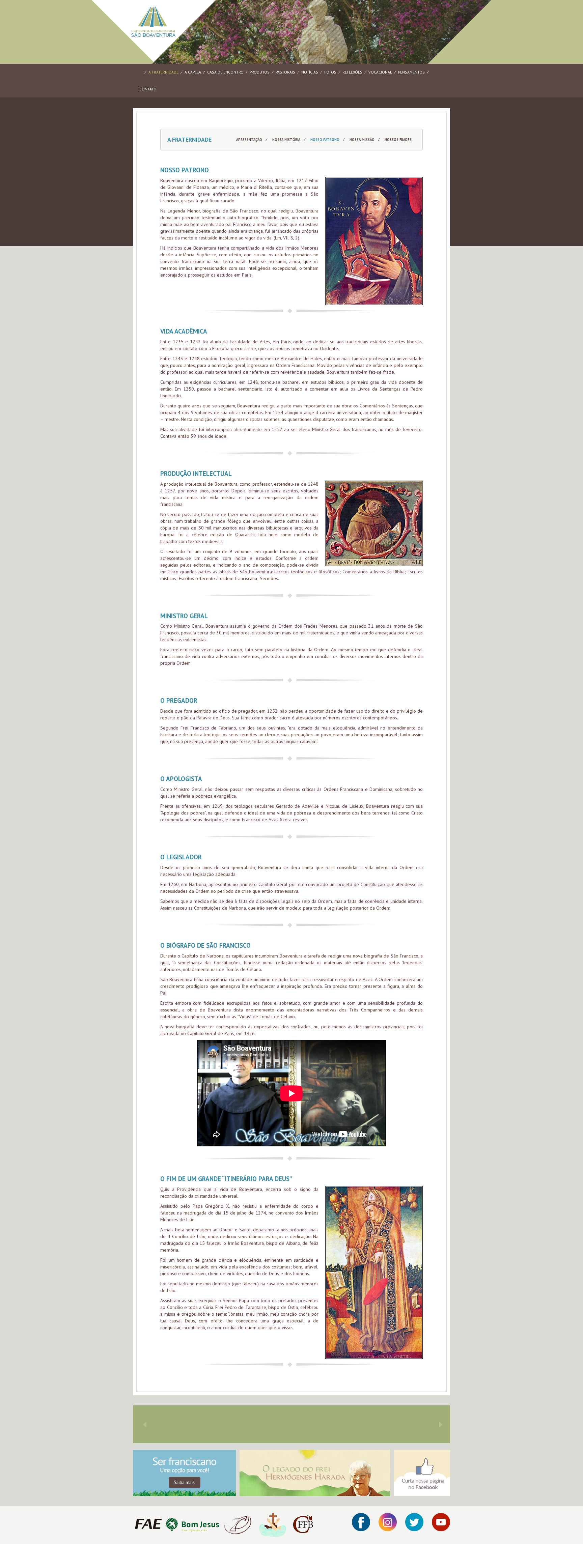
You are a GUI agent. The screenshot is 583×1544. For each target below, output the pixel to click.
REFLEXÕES (352, 72)
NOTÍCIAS (309, 72)
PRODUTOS (260, 72)
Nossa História (286, 139)
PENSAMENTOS (411, 72)
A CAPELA (193, 72)
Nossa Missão (362, 139)
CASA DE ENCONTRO (225, 72)
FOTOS (330, 72)
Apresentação (249, 139)
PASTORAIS (285, 72)
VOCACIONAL (380, 72)
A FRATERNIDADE (163, 72)
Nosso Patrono (324, 139)
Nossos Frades (398, 139)
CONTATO (148, 88)
